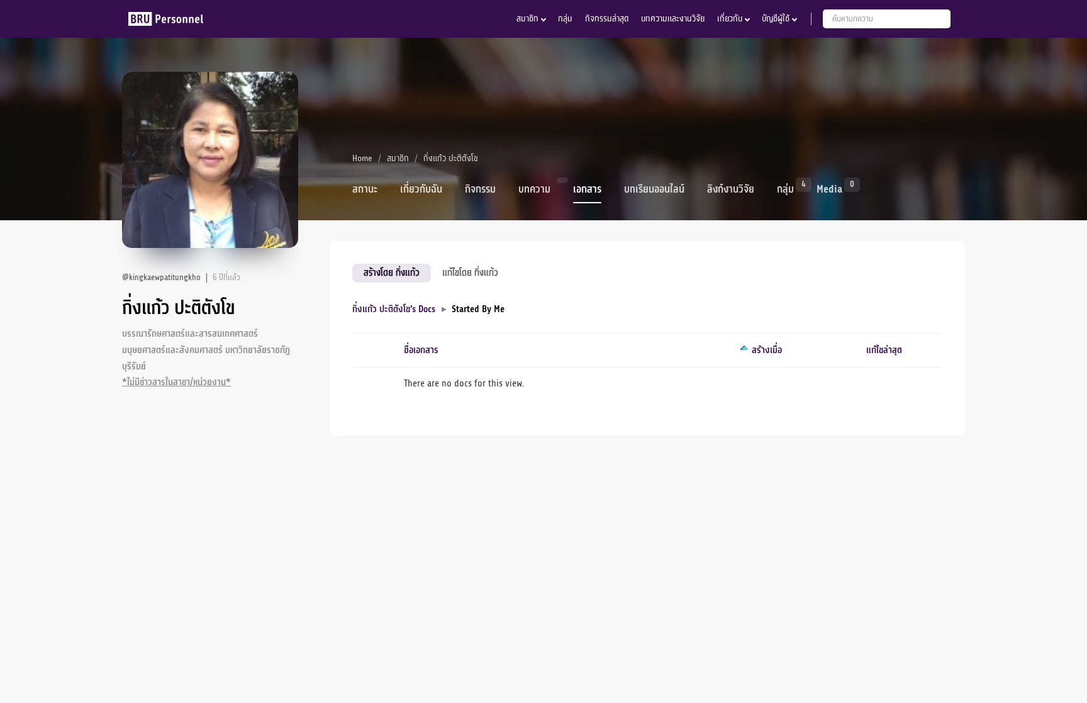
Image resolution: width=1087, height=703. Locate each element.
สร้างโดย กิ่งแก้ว (392, 272)
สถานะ (364, 189)
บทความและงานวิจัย (673, 18)
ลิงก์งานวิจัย (730, 189)
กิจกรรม (480, 189)
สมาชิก (527, 18)
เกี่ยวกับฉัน (421, 189)
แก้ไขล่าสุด (884, 350)
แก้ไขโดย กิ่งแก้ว (470, 272)
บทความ (534, 189)
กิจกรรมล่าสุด (606, 18)
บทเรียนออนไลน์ (654, 189)
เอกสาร (587, 189)
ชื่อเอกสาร (421, 350)
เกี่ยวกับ (729, 18)
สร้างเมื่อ (767, 350)
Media (829, 188)
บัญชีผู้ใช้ (775, 18)
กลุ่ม (565, 18)
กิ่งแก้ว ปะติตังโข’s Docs (393, 309)
